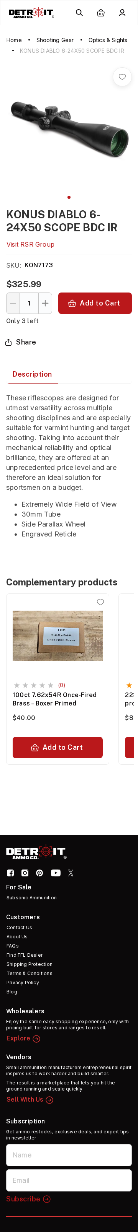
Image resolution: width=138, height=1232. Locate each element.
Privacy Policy (23, 982)
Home (14, 40)
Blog (12, 992)
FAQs (13, 946)
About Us (17, 936)
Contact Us (19, 927)
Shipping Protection (30, 964)
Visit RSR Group (30, 244)
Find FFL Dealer (25, 955)
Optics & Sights (108, 40)
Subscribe (23, 1199)
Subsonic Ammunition (32, 897)
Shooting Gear (55, 40)
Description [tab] (32, 374)
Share (26, 342)
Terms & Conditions (30, 973)
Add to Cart (100, 303)
